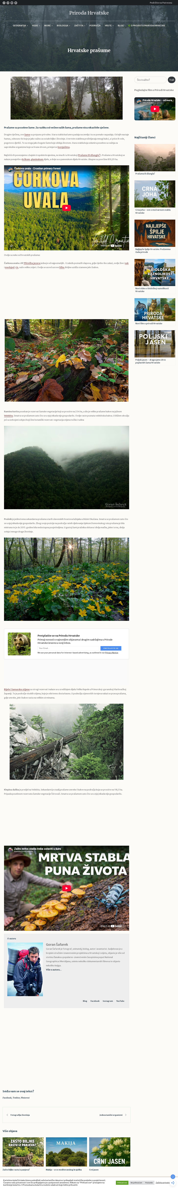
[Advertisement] (66, 296)
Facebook (95, 1001)
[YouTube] (11, 2)
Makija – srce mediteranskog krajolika (64, 1170)
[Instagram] (15, 2)
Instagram (108, 1001)
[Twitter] (8, 2)
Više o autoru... (54, 969)
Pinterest (25, 1097)
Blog (85, 1001)
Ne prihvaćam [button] (136, 1183)
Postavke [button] (149, 1183)
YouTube (120, 1001)
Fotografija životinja (20, 1115)
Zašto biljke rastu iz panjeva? (16, 1170)
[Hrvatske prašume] (67, 98)
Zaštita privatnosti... (165, 1182)
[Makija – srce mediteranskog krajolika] (66, 1151)
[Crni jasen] (109, 1151)
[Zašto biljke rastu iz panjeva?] (23, 1151)
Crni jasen (94, 1170)
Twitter (16, 1097)
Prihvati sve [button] (122, 1183)
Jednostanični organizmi (111, 1115)
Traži (171, 80)
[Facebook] (4, 2)
